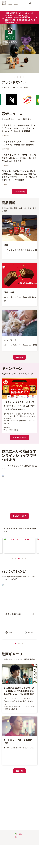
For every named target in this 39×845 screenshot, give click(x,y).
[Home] (10, 3)
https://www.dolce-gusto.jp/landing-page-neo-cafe (17, 27)
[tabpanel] (19, 49)
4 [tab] (23, 77)
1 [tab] (14, 77)
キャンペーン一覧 (19, 437)
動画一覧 (19, 771)
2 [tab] (17, 77)
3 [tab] (20, 77)
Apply (30, 4)
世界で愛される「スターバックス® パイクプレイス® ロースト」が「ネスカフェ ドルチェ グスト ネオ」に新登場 (19, 128)
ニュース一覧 (19, 191)
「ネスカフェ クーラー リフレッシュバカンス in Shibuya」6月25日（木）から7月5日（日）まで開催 (19, 157)
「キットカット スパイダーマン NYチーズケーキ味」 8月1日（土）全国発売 (19, 143)
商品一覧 (19, 357)
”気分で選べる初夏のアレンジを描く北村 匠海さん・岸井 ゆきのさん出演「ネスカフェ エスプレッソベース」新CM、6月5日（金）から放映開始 (19, 175)
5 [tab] (25, 558)
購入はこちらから (19, 516)
